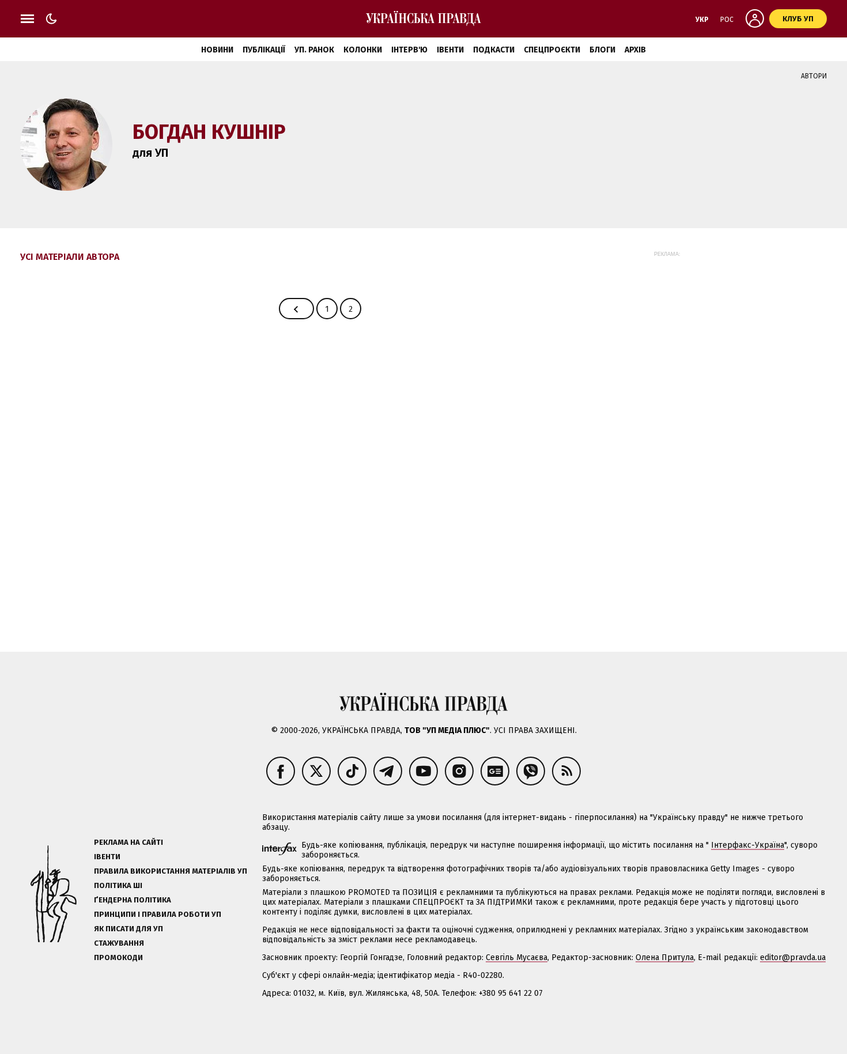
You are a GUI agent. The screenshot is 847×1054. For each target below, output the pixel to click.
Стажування (119, 943)
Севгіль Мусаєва (516, 957)
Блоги (602, 50)
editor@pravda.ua (793, 957)
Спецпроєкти (552, 50)
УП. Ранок (314, 50)
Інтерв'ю (409, 50)
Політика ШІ (118, 885)
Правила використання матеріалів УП (170, 871)
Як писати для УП (128, 928)
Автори (814, 76)
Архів (635, 50)
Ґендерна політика (132, 900)
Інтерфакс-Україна (747, 845)
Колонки (362, 50)
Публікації (264, 50)
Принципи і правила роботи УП (157, 914)
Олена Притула (665, 957)
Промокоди (118, 957)
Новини (217, 50)
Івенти (450, 50)
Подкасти (494, 50)
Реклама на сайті (128, 842)
